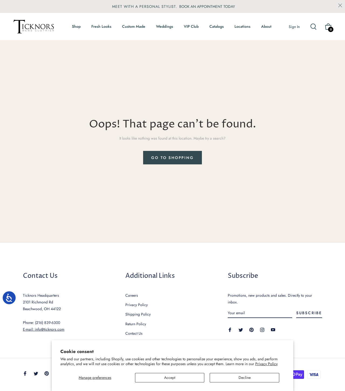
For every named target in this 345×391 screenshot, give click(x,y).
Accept (169, 377)
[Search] (315, 26)
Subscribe (309, 313)
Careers (131, 295)
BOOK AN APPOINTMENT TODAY (207, 6)
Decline (245, 377)
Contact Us (134, 333)
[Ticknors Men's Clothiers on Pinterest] (251, 329)
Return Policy (135, 324)
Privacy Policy (266, 363)
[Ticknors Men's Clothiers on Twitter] (241, 329)
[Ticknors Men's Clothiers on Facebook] (230, 329)
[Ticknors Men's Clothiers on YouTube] (273, 329)
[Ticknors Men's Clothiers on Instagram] (262, 329)
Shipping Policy (138, 314)
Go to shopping (172, 157)
